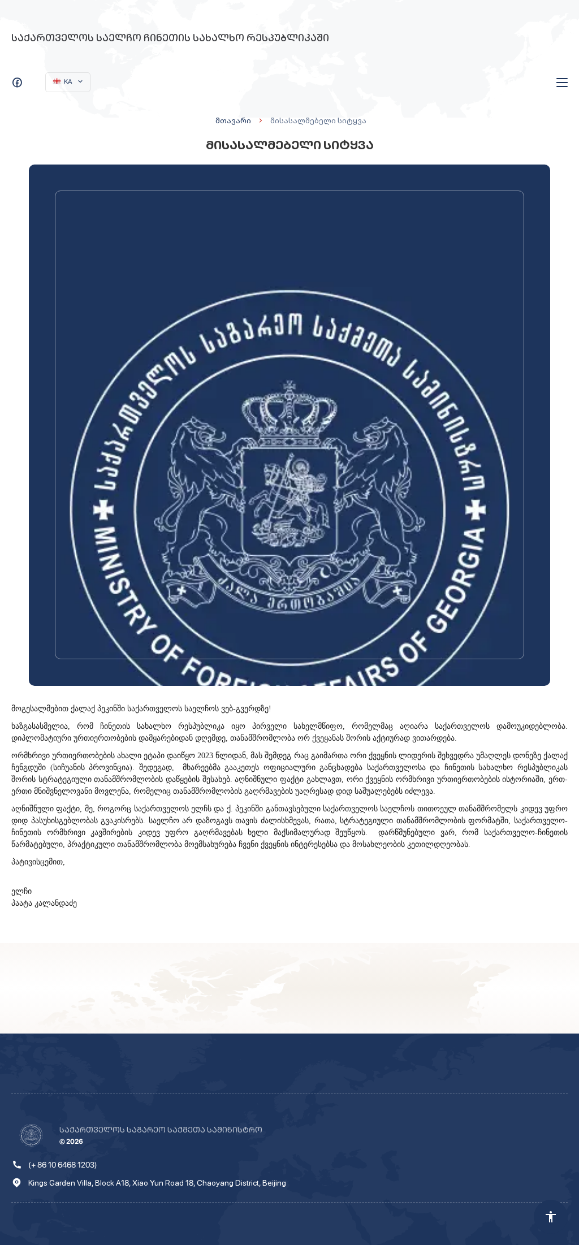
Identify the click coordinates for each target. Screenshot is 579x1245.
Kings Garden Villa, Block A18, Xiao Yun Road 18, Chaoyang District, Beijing (157, 1182)
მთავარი (233, 120)
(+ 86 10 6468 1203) (62, 1164)
